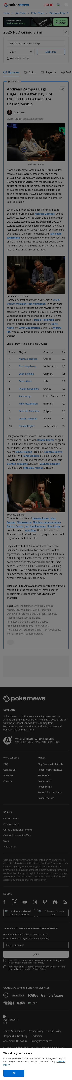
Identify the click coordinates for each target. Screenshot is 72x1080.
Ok (13, 1073)
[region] (36, 1064)
